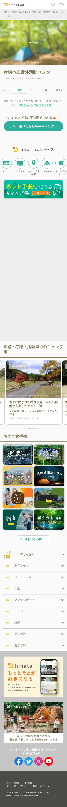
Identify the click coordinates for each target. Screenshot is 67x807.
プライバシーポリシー (16, 786)
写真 (20, 90)
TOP (5, 12)
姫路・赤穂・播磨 (34, 12)
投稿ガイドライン (41, 786)
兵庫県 (21, 12)
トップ (7, 90)
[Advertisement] (33, 235)
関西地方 (13, 12)
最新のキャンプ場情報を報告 (35, 105)
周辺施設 (60, 90)
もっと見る (36, 78)
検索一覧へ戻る (33, 539)
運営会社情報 (12, 783)
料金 (47, 90)
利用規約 (29, 783)
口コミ (33, 90)
